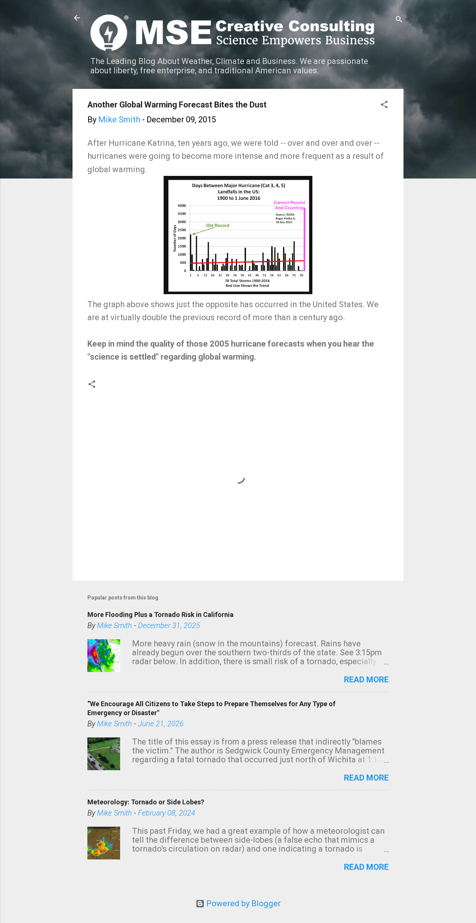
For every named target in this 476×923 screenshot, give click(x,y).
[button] (384, 105)
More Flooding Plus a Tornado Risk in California (160, 614)
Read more (366, 679)
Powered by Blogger (243, 903)
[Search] (399, 20)
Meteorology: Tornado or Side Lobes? (145, 802)
